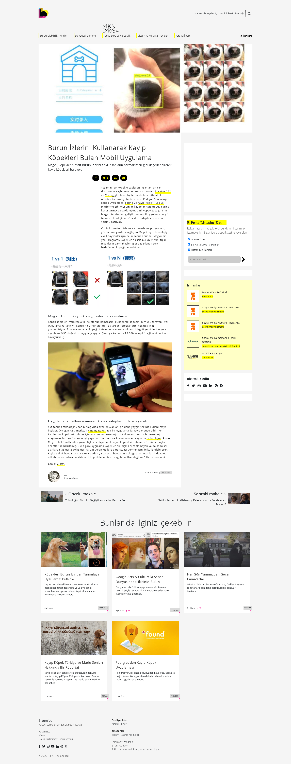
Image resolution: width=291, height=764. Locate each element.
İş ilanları (194, 285)
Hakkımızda (44, 731)
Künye (42, 735)
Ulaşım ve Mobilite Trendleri (152, 35)
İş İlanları (246, 35)
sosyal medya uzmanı (213, 311)
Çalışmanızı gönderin (122, 741)
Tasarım (124, 734)
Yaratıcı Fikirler (118, 723)
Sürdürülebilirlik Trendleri (54, 35)
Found (129, 202)
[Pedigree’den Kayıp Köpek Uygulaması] (145, 637)
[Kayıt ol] (243, 259)
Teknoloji (134, 734)
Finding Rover (97, 430)
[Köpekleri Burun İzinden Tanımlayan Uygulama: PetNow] (74, 549)
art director (208, 357)
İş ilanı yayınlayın (119, 745)
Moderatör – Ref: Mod (214, 292)
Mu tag (109, 195)
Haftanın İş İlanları (201, 249)
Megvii (61, 463)
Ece (65, 474)
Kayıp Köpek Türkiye (151, 202)
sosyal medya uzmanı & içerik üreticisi (221, 346)
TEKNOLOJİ (166, 472)
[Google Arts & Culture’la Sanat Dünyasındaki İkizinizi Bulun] (145, 550)
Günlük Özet (198, 239)
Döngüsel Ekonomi (85, 35)
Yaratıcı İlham (182, 35)
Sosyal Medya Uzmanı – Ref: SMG (221, 322)
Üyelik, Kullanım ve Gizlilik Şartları (56, 739)
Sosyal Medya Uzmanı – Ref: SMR (220, 307)
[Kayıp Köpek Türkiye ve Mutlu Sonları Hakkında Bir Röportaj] (74, 637)
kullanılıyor (154, 438)
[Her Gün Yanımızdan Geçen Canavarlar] (217, 549)
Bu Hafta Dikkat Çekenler (205, 244)
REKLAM (247, 608)
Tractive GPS (163, 191)
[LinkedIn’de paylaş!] (115, 178)
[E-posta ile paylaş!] (123, 178)
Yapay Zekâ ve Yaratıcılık (116, 35)
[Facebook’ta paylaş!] (95, 178)
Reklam (115, 734)
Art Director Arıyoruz (213, 353)
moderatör (207, 296)
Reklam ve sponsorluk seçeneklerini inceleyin (135, 749)
